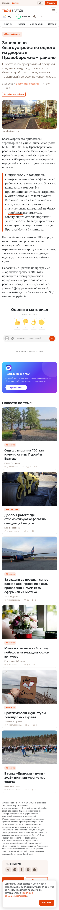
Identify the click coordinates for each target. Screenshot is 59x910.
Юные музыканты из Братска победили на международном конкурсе (26, 652)
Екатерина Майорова (14, 661)
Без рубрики (13, 34)
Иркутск (6, 3)
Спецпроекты (37, 24)
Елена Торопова (12, 463)
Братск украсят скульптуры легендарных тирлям (25, 715)
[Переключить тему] (34, 16)
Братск (15, 3)
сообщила (15, 212)
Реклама (36, 880)
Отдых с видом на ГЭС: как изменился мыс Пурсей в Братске (24, 454)
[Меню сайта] (54, 10)
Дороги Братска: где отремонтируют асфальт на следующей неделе (25, 519)
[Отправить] (52, 338)
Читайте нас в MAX (13, 94)
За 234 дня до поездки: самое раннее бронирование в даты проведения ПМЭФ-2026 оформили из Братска (26, 586)
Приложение (13, 880)
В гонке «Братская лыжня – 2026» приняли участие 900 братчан (24, 778)
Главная (8, 24)
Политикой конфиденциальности (19, 894)
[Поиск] (41, 16)
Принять (47, 902)
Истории (52, 24)
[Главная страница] (12, 10)
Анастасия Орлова (13, 722)
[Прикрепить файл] (12, 338)
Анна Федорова (12, 596)
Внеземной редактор (27, 83)
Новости (21, 24)
